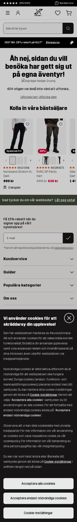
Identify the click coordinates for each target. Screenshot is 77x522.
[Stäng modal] (69, 318)
